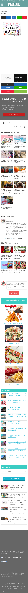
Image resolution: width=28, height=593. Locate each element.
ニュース (21, 491)
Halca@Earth (9, 221)
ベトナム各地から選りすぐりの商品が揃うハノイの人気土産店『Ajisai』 (17, 442)
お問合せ (23, 583)
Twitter (14, 238)
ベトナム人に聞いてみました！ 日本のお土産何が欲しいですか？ (17, 422)
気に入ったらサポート (14, 114)
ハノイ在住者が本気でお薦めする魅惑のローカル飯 (17, 429)
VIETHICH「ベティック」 (13, 591)
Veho (17, 513)
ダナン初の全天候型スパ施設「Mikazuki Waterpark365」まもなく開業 (17, 509)
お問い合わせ (14, 293)
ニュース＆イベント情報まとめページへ (14, 478)
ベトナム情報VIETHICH (14, 586)
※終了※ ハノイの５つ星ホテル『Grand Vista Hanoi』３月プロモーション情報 (17, 487)
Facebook (20, 238)
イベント (17, 491)
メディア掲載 (9, 588)
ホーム (4, 583)
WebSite (8, 238)
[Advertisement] (14, 54)
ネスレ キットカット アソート (14, 363)
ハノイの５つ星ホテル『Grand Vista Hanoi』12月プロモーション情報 (17, 519)
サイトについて (5, 586)
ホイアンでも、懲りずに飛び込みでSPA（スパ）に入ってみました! (17, 456)
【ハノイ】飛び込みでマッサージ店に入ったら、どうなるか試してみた (17, 394)
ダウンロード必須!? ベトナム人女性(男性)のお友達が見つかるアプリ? (17, 449)
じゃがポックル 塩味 (14, 384)
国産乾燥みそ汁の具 (14, 343)
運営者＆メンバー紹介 (15, 583)
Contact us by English (17, 588)
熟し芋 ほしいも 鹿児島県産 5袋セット (14, 323)
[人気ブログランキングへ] (4, 562)
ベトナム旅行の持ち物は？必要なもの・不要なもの (17, 436)
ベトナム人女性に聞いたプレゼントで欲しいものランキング (17, 401)
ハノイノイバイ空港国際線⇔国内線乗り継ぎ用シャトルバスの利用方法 (17, 415)
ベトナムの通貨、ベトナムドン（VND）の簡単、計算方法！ (16, 408)
